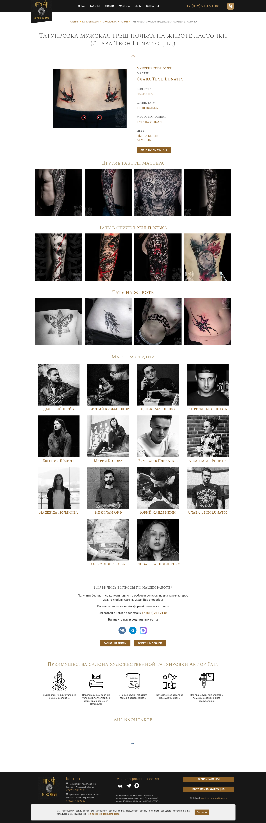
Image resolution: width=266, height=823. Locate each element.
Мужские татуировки (154, 68)
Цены (138, 6)
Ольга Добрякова (108, 564)
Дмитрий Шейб (58, 409)
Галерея (95, 6)
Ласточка (145, 94)
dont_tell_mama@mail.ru (214, 798)
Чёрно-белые (147, 135)
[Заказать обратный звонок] (230, 6)
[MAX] (137, 786)
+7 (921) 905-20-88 (75, 790)
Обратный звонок (150, 643)
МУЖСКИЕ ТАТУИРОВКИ (115, 21)
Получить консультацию (208, 789)
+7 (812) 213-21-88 (202, 6)
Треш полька (147, 108)
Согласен (202, 812)
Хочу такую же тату (154, 149)
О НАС (81, 6)
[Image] (58, 192)
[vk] (122, 630)
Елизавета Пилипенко (157, 564)
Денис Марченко (158, 409)
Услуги (109, 6)
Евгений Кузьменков (108, 409)
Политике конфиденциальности (103, 814)
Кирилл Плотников (207, 409)
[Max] (143, 630)
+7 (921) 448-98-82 (75, 800)
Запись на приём (115, 643)
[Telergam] (132, 630)
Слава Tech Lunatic (160, 79)
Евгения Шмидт (58, 461)
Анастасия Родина (207, 461)
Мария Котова (108, 461)
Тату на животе (149, 122)
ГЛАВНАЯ (74, 21)
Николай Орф (108, 512)
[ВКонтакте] (120, 786)
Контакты (152, 6)
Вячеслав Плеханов (158, 461)
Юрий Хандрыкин (158, 512)
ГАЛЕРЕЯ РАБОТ (90, 21)
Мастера (124, 6)
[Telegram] (128, 786)
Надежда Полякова (58, 512)
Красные (144, 140)
